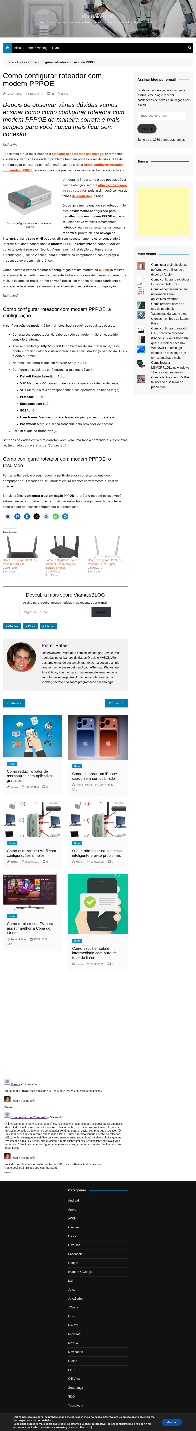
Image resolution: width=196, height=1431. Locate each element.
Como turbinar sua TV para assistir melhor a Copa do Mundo (30, 928)
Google (73, 1262)
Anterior (16, 703)
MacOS (73, 1325)
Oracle (72, 1361)
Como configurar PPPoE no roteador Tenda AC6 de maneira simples (62, 563)
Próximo (114, 703)
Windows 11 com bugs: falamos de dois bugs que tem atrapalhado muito (168, 352)
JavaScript (75, 1298)
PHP (71, 1370)
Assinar (101, 612)
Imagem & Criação (80, 1271)
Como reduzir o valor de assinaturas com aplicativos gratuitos (30, 776)
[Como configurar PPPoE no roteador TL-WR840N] (107, 547)
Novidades (75, 1352)
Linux (72, 1316)
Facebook (75, 1254)
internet (49, 626)
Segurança (75, 1387)
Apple (72, 1209)
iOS (70, 1280)
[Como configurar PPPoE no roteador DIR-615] (22, 547)
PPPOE (68, 244)
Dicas (21, 62)
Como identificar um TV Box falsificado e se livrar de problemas (170, 382)
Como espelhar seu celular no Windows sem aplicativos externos (169, 294)
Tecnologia (75, 1405)
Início (17, 48)
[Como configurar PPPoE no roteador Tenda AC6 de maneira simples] (64, 547)
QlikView (74, 1378)
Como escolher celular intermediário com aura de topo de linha (94, 953)
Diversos (74, 1245)
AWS (71, 1218)
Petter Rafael (14, 93)
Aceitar (171, 1422)
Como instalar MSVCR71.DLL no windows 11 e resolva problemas (170, 367)
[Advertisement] (163, 211)
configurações (124, 1424)
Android (73, 1200)
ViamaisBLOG (98, 16)
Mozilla (73, 1343)
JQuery (73, 1307)
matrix (14, 787)
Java (71, 1289)
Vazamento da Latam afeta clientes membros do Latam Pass (170, 318)
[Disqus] (65, 1026)
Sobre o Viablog (36, 48)
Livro (55, 48)
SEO (71, 1396)
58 (52, 93)
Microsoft (74, 1334)
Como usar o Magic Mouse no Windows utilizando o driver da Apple (169, 269)
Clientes (13, 626)
